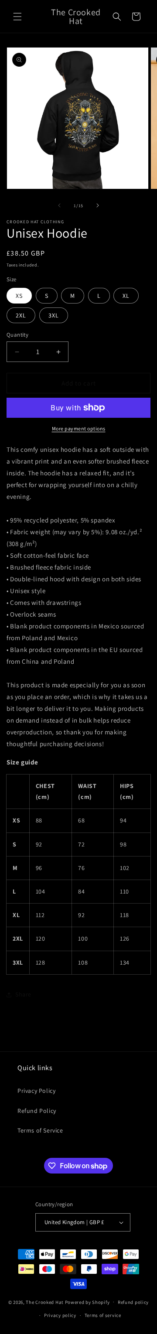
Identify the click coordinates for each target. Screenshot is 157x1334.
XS (19, 296)
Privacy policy (60, 1315)
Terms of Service (40, 1130)
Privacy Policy (36, 1091)
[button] (17, 16)
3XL (53, 315)
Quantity (17, 334)
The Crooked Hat (45, 1302)
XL (126, 296)
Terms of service (103, 1315)
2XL (21, 315)
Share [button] (23, 994)
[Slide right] (97, 205)
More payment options (79, 428)
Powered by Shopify (87, 1302)
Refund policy (133, 1302)
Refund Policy (36, 1111)
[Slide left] (59, 205)
